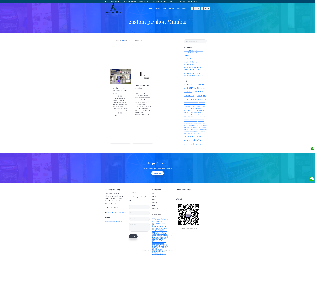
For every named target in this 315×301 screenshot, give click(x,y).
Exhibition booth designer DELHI (196, 108)
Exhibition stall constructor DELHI (190, 121)
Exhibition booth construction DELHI (191, 102)
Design (154, 199)
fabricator (189, 136)
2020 (190, 84)
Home (153, 193)
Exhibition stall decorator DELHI (190, 125)
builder (196, 88)
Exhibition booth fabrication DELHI (191, 110)
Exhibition (188, 99)
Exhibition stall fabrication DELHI (193, 127)
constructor (198, 91)
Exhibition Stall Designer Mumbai (119, 89)
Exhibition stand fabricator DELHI (193, 133)
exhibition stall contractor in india (198, 123)
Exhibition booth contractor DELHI (198, 104)
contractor (189, 95)
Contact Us (157, 173)
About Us (154, 196)
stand (186, 144)
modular (198, 136)
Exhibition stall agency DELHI (193, 116)
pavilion (194, 140)
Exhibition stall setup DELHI (196, 129)
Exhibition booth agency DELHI (199, 99)
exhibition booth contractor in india (191, 106)
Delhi (195, 95)
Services (154, 202)
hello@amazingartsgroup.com (137, 1)
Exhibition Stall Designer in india (192, 58)
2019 (186, 84)
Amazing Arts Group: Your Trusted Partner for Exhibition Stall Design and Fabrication (194, 53)
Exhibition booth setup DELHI (197, 112)
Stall (200, 140)
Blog (153, 205)
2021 (195, 84)
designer (201, 95)
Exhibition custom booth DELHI (190, 114)
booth (190, 88)
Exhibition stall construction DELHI (197, 119)
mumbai (187, 141)
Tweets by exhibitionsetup (113, 222)
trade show (195, 144)
